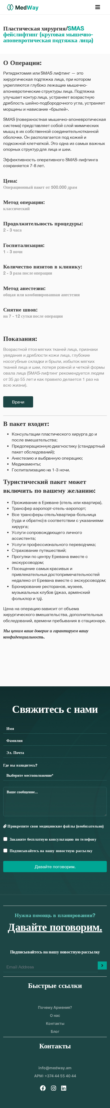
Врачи (18, 401)
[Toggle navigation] (98, 7)
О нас (55, 1015)
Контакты (55, 1023)
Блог (55, 1031)
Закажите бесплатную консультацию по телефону (53, 839)
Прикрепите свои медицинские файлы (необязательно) (55, 826)
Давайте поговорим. (55, 866)
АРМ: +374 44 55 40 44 (55, 1076)
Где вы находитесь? (20, 765)
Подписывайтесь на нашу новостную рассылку (51, 850)
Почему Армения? (55, 1007)
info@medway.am (55, 1067)
